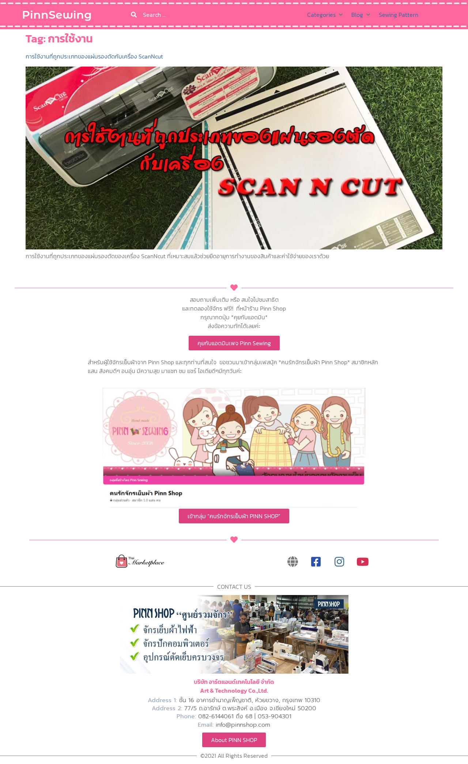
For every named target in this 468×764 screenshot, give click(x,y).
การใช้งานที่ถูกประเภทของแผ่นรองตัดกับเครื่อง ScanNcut (94, 56)
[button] (325, 14)
